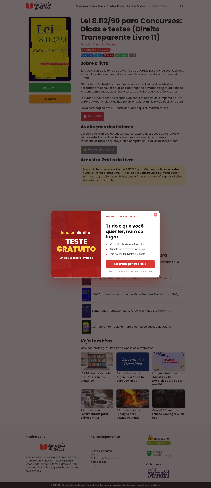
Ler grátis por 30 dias (130, 264)
